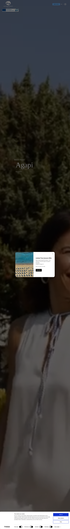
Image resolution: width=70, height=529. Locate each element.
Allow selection (61, 518)
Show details (56, 526)
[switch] (31, 527)
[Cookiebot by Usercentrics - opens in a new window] (7, 527)
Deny (61, 521)
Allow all (61, 514)
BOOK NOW (39, 270)
